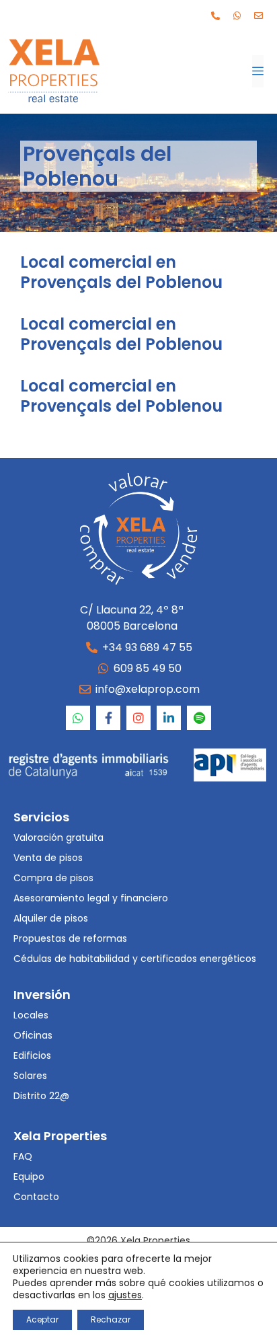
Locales (30, 1015)
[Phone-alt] (215, 15)
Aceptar (42, 1319)
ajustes (125, 1295)
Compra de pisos (53, 878)
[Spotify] (199, 718)
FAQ (22, 1156)
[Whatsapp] (236, 15)
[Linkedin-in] (169, 718)
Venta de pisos (48, 857)
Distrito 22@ (41, 1096)
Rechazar (110, 1319)
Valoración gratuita (58, 837)
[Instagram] (138, 718)
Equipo (28, 1176)
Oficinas (32, 1035)
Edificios (32, 1055)
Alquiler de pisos (50, 918)
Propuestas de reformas (70, 938)
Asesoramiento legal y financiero (90, 898)
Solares (30, 1075)
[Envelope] (258, 15)
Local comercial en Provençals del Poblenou (121, 272)
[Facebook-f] (108, 718)
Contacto (36, 1196)
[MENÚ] (258, 71)
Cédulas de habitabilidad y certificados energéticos (134, 958)
